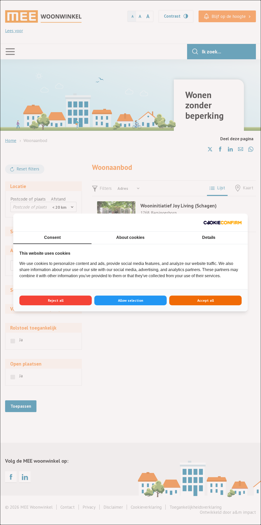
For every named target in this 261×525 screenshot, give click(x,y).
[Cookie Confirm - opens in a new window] (222, 222)
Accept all (205, 300)
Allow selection (130, 300)
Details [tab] (208, 237)
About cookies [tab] (130, 237)
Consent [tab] (52, 237)
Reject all (55, 300)
